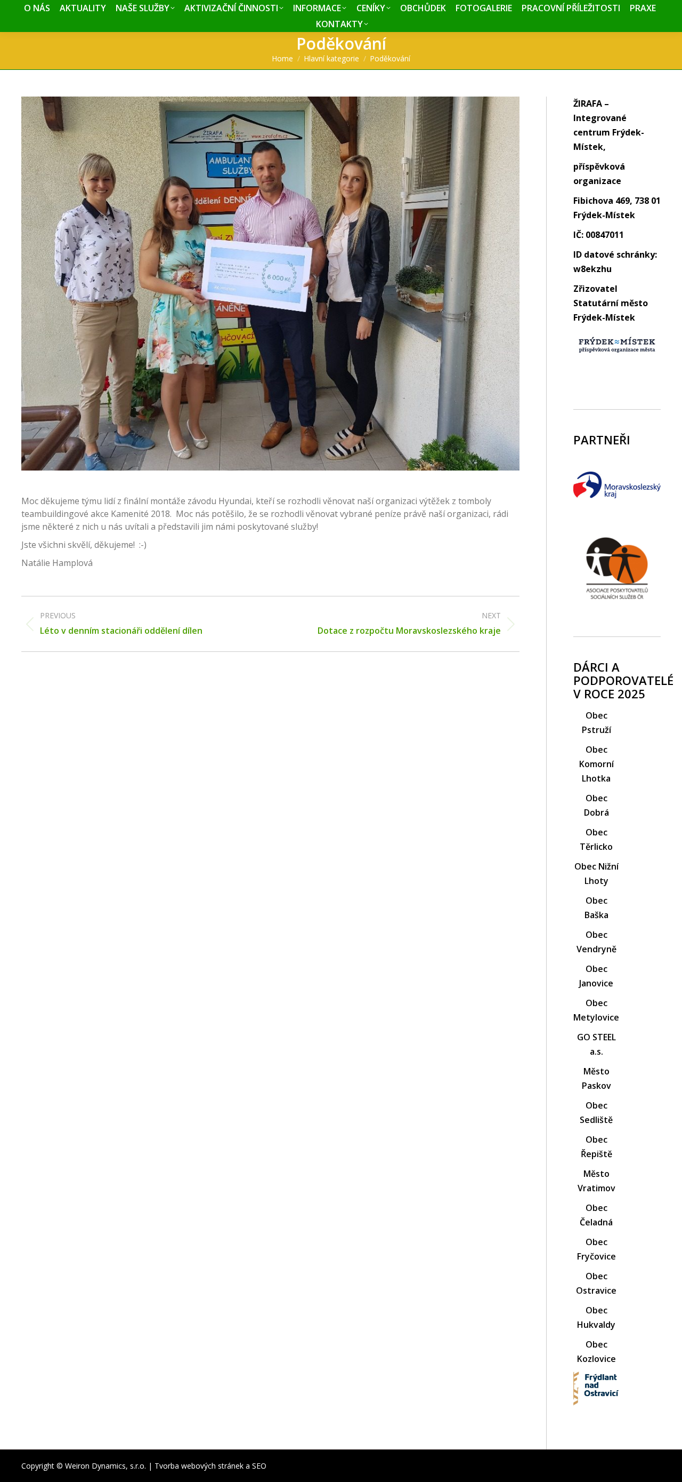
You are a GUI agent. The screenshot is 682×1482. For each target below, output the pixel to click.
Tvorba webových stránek (199, 1466)
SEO (259, 1466)
